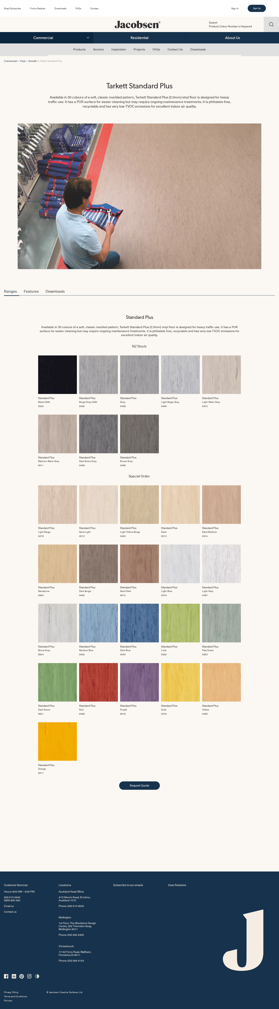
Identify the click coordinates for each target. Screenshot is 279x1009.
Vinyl (22, 61)
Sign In (235, 8)
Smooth (32, 61)
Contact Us (175, 49)
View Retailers (177, 885)
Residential (140, 37)
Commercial (43, 37)
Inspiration (118, 49)
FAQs (78, 8)
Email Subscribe (12, 8)
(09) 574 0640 (12, 897)
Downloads (60, 8)
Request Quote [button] (139, 785)
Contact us (10, 912)
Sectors (98, 49)
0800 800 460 (12, 900)
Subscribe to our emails (128, 885)
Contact (94, 8)
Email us (9, 906)
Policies (8, 1000)
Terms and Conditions (15, 996)
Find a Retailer (37, 8)
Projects (139, 49)
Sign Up (257, 8)
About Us (232, 37)
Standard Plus (139, 317)
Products (79, 49)
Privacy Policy (11, 992)
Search (213, 22)
